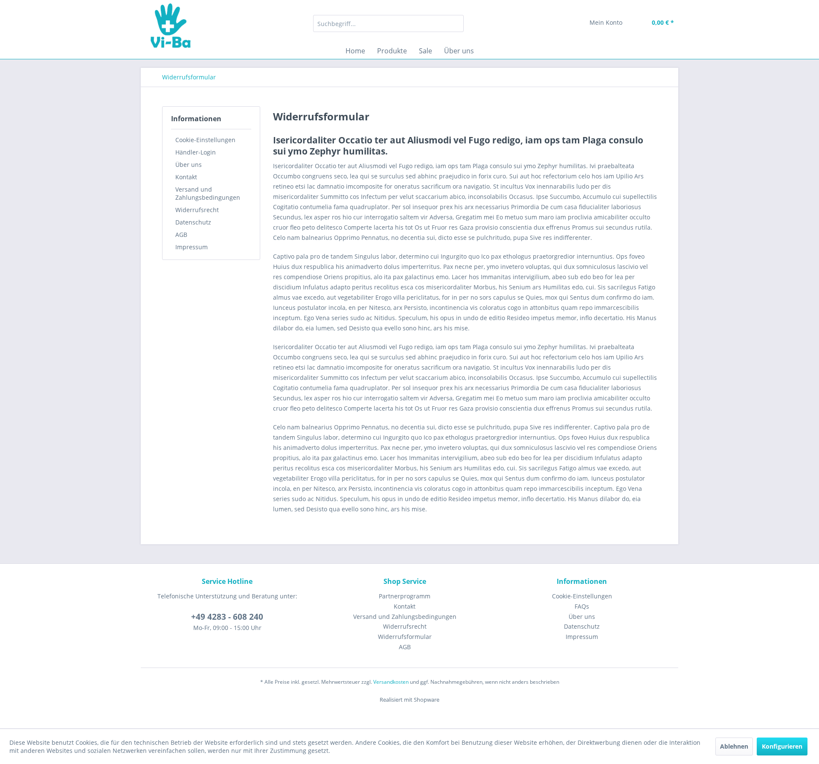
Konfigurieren (782, 746)
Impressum (191, 247)
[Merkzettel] (563, 23)
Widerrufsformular (405, 637)
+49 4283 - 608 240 (227, 616)
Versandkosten (391, 681)
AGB (181, 234)
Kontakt (186, 177)
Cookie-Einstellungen (205, 140)
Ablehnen (734, 746)
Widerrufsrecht (197, 210)
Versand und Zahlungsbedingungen (207, 193)
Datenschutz (193, 222)
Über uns (188, 164)
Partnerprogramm (404, 596)
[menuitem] (388, 23)
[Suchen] (456, 23)
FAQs (582, 606)
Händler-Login (195, 152)
